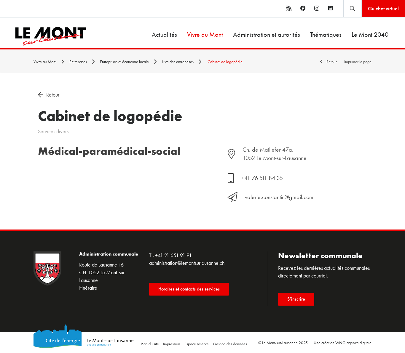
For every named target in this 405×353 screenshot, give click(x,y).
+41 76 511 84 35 (262, 178)
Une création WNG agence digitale (342, 342)
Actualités (164, 34)
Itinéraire (88, 287)
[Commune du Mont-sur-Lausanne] (43, 36)
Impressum (171, 343)
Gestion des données (230, 343)
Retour (331, 61)
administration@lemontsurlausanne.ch (186, 262)
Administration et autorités (266, 34)
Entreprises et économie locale (125, 61)
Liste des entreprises (178, 61)
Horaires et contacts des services (189, 289)
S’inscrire (296, 299)
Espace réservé (196, 343)
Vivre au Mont (205, 34)
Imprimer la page (357, 61)
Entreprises (78, 61)
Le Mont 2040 (370, 34)
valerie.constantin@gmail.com (279, 197)
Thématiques (326, 34)
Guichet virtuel (383, 8)
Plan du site (150, 343)
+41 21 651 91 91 (173, 255)
